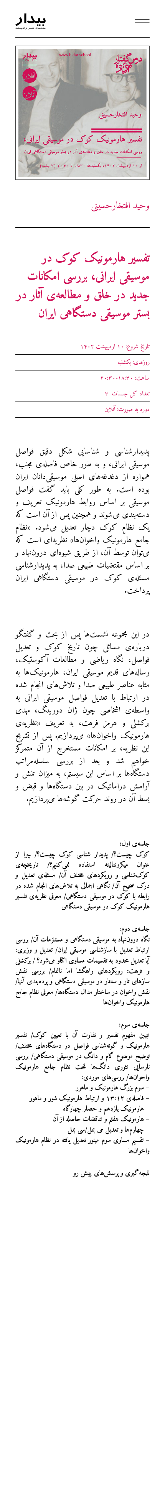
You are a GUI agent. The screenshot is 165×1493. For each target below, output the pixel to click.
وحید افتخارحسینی (120, 206)
